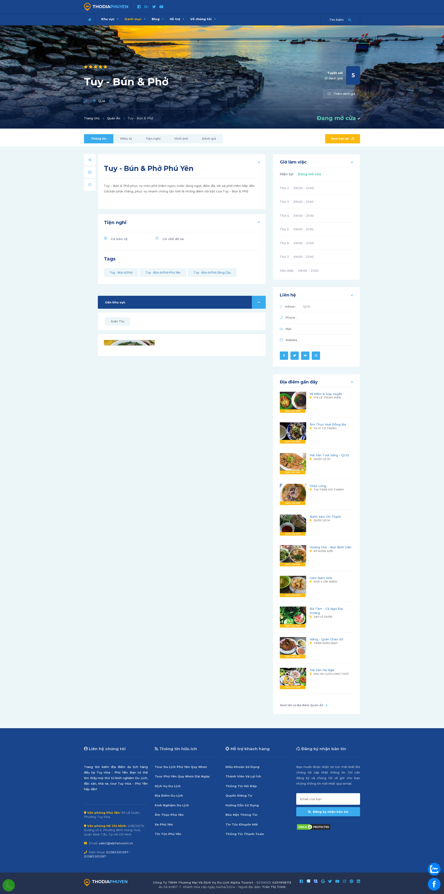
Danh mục (136, 18)
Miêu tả (126, 138)
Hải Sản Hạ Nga (322, 670)
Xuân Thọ (117, 321)
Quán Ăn (113, 118)
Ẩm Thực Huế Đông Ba (328, 424)
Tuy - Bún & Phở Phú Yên (163, 272)
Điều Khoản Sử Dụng (242, 767)
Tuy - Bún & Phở (121, 272)
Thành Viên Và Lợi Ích (243, 776)
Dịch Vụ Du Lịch (168, 786)
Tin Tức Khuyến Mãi (241, 824)
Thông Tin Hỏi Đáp (241, 786)
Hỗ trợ (175, 19)
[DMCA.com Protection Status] (313, 826)
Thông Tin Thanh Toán (244, 834)
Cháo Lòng (318, 486)
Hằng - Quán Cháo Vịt (326, 639)
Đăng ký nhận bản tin (330, 812)
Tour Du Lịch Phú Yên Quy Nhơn (181, 767)
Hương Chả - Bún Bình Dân (330, 547)
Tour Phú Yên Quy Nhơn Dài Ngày (182, 776)
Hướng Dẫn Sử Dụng (242, 805)
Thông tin (98, 138)
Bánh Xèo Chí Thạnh (325, 516)
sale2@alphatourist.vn (116, 843)
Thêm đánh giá (344, 94)
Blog (156, 19)
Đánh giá (209, 138)
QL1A (101, 101)
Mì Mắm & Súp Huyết (326, 394)
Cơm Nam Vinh (321, 578)
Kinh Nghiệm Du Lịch (172, 805)
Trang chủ (92, 118)
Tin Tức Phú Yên (168, 834)
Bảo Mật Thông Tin (241, 815)
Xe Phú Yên (164, 824)
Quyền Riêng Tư (238, 795)
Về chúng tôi (201, 19)
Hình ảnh (181, 138)
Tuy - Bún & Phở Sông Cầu (212, 272)
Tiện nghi (153, 138)
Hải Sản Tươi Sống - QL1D (329, 455)
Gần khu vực (115, 302)
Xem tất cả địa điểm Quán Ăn (302, 705)
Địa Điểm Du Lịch (169, 795)
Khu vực (108, 19)
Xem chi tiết (292, 411)
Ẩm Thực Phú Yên (169, 815)
